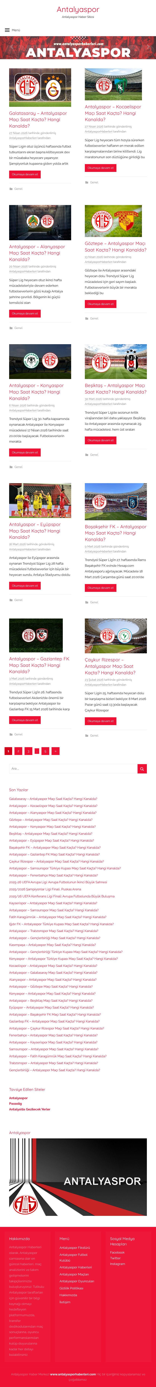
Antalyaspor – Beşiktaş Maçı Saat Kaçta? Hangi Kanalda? (50, 1000)
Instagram (117, 1264)
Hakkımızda (68, 1295)
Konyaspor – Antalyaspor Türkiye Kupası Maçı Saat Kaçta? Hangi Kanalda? (63, 959)
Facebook (117, 1252)
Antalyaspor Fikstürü (75, 1248)
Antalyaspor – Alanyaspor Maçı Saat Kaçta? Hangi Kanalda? (37, 253)
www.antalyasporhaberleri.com (73, 1374)
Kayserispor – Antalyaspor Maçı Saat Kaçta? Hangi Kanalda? (53, 903)
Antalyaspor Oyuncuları (77, 1281)
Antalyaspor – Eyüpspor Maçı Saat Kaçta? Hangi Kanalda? (35, 530)
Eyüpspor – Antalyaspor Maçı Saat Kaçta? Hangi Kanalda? (51, 1007)
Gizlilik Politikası (71, 1288)
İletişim (65, 1302)
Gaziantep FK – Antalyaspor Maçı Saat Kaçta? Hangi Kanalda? (54, 1021)
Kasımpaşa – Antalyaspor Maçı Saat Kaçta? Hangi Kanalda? (52, 945)
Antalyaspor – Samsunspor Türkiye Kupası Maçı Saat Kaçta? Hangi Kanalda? (65, 868)
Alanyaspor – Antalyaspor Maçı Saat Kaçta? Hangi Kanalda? (52, 980)
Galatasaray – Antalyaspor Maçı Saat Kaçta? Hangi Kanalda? (38, 119)
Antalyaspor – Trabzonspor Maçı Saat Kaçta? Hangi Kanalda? (53, 931)
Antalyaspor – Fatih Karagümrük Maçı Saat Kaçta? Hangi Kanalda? (58, 1056)
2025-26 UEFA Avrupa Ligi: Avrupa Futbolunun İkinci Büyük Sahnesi (58, 882)
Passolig (15, 1103)
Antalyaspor (78, 9)
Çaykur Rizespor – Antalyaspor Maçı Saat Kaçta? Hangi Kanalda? (110, 666)
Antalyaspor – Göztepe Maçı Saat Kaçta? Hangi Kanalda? (51, 986)
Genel (18, 189)
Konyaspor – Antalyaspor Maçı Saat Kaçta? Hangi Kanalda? (52, 993)
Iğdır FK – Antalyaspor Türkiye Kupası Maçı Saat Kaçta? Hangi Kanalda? (61, 924)
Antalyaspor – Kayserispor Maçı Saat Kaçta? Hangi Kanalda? (53, 1042)
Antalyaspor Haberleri (76, 1267)
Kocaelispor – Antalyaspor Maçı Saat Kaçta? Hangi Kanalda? (53, 966)
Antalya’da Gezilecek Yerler (29, 1109)
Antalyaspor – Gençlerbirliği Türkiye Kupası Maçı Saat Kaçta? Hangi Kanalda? (66, 952)
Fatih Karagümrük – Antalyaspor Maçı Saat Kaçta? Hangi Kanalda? (57, 917)
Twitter (115, 1258)
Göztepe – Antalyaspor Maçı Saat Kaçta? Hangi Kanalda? (50, 820)
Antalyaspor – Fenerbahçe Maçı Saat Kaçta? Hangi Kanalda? (53, 875)
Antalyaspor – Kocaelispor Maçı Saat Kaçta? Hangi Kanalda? (113, 113)
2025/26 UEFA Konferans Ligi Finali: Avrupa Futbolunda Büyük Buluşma (62, 896)
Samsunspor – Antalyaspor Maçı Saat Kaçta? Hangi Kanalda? (53, 1049)
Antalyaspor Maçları (74, 1274)
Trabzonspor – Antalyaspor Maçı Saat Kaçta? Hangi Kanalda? (53, 1063)
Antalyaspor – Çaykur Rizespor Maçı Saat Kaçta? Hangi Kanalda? (56, 1028)
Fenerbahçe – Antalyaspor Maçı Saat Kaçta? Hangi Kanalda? (53, 1035)
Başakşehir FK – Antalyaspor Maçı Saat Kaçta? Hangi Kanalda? (115, 533)
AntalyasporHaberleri (23, 138)
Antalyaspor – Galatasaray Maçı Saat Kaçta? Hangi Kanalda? (53, 972)
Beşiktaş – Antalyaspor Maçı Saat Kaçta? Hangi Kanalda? (50, 834)
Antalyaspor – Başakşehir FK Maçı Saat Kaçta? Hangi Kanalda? (55, 1014)
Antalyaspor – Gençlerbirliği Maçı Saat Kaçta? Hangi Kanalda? (54, 938)
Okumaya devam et (25, 174)
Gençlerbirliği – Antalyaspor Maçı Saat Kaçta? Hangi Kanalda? (54, 1070)
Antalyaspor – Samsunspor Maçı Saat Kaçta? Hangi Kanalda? (54, 910)
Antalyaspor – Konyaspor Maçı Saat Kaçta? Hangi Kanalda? (36, 391)
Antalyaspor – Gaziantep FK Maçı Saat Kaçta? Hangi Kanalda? (39, 665)
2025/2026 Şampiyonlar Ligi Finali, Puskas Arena (45, 889)
